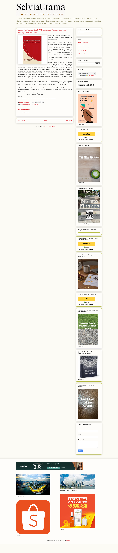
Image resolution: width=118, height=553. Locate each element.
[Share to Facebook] (41, 102)
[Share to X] (39, 102)
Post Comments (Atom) (48, 126)
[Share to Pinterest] (43, 102)
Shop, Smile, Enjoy (83, 51)
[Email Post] (32, 102)
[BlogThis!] (38, 102)
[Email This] (36, 102)
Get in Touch (81, 54)
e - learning (35, 104)
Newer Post (21, 121)
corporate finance (26, 104)
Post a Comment (24, 112)
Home (45, 121)
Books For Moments (83, 48)
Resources (81, 45)
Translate (91, 75)
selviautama (81, 32)
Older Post (68, 121)
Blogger (68, 540)
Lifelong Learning (83, 42)
